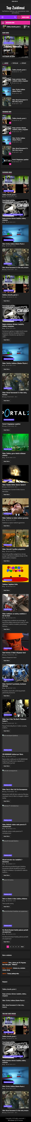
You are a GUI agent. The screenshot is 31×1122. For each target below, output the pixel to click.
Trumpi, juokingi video (13, 973)
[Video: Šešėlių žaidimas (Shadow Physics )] (15, 233)
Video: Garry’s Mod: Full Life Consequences (15, 778)
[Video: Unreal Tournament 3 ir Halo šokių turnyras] (15, 257)
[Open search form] (15, 17)
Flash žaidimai (7, 580)
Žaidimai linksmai (8, 43)
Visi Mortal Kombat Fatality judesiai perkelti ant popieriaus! (15, 919)
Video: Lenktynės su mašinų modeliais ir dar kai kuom (15, 603)
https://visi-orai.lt (7, 968)
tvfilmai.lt (4, 963)
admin (6, 53)
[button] (2, 17)
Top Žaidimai (15, 7)
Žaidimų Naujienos (17, 214)
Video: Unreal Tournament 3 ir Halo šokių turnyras (6, 101)
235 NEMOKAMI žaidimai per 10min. (15, 743)
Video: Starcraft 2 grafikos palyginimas (15, 538)
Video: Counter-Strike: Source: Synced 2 (15, 474)
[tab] (6, 63)
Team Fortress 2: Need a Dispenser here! (15, 641)
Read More (7, 301)
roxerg (5, 269)
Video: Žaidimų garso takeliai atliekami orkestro (15, 442)
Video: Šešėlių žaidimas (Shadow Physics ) (6, 91)
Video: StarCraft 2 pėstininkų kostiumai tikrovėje (15, 673)
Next (22, 946)
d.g (4, 222)
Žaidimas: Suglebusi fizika (15, 573)
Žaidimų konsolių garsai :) (14, 27)
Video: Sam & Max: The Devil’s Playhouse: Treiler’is (15, 708)
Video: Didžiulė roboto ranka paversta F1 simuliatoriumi (15, 813)
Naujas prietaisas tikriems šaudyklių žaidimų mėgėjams (6, 81)
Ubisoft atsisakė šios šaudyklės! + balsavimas (15, 848)
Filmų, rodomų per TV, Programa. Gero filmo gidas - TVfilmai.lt (14, 963)
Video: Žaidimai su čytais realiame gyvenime (15, 507)
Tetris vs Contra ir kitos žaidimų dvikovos (15, 887)
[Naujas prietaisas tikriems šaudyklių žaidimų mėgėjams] (15, 208)
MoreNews (11, 1120)
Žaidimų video (7, 214)
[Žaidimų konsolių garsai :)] (15, 184)
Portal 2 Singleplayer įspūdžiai (6, 160)
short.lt (4, 973)
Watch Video (25, 17)
